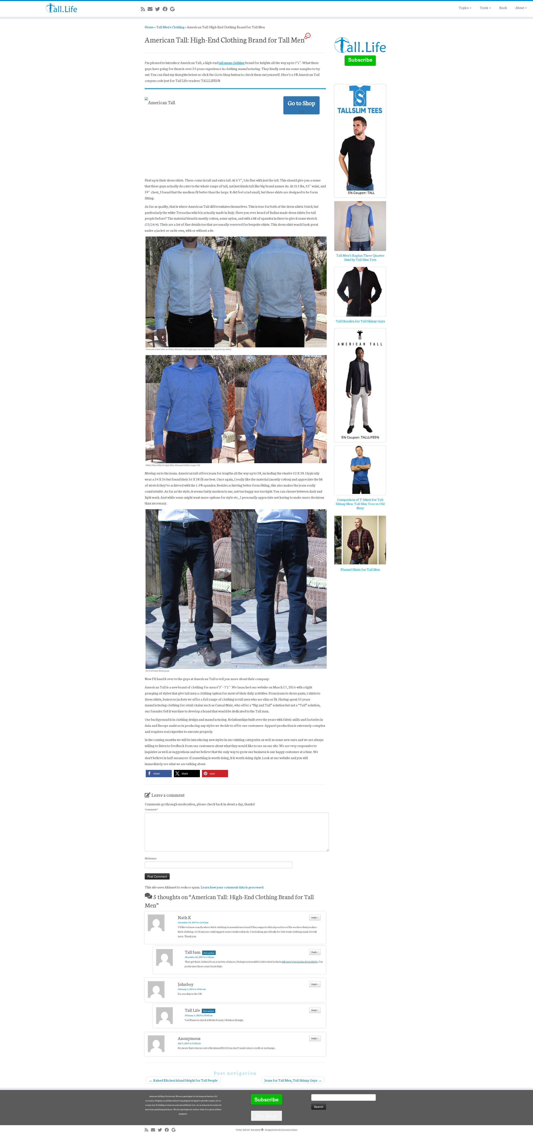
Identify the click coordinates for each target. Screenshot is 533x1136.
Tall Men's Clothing (170, 26)
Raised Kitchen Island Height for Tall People (183, 1080)
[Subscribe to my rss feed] (144, 9)
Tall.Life (246, 1129)
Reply (314, 917)
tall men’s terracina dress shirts (299, 961)
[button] (159, 773)
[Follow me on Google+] (173, 9)
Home (149, 26)
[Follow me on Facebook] (166, 9)
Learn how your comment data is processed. (232, 887)
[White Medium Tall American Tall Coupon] (236, 291)
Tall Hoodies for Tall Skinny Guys (360, 320)
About (520, 7)
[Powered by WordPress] (262, 1128)
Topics (464, 7)
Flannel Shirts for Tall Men (360, 569)
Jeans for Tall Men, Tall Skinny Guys (293, 1080)
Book (503, 7)
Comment (151, 809)
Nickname (151, 858)
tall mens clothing (232, 62)
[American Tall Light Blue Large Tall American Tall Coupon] (236, 408)
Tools (484, 7)
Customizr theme (289, 1129)
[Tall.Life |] (61, 8)
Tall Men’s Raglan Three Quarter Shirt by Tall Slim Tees (360, 257)
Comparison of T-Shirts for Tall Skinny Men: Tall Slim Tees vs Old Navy (360, 503)
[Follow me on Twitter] (159, 9)
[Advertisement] (235, 145)
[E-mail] (151, 9)
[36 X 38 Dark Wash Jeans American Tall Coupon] (236, 588)
